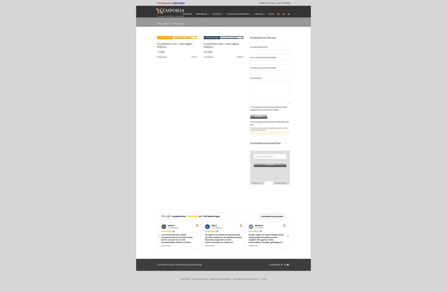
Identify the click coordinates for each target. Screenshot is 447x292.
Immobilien (201, 14)
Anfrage (217, 14)
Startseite (187, 14)
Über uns (259, 14)
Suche (264, 279)
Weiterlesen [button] (166, 246)
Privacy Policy (284, 128)
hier (251, 124)
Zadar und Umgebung (238, 14)
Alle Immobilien (200, 279)
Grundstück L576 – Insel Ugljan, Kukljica (175, 45)
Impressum (274, 265)
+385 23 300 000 (283, 3)
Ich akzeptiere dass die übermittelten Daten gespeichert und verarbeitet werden (268, 108)
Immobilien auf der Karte (246, 279)
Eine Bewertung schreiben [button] (272, 216)
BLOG (271, 14)
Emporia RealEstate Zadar (188, 265)
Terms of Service (257, 130)
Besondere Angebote (220, 279)
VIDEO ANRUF (178, 3)
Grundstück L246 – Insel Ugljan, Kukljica (221, 45)
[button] (288, 235)
